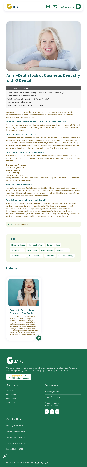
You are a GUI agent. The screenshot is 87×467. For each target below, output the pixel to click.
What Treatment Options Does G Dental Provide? (28, 99)
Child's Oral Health (18, 245)
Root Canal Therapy (65, 255)
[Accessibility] (4, 455)
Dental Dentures (17, 250)
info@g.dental (53, 391)
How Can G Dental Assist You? (19, 102)
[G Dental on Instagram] (57, 411)
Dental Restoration (18, 255)
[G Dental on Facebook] (52, 411)
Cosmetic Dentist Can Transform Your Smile (22, 312)
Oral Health (50, 255)
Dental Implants (62, 250)
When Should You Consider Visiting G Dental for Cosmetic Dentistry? (35, 92)
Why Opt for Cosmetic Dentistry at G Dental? (26, 105)
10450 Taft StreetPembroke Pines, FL (53, 404)
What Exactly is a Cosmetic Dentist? (22, 96)
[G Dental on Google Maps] (47, 411)
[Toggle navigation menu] (78, 6)
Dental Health (32, 250)
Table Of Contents (19, 88)
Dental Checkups (53, 245)
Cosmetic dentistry (21, 224)
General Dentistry (35, 255)
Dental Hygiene (47, 250)
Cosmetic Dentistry (36, 245)
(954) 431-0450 (53, 397)
